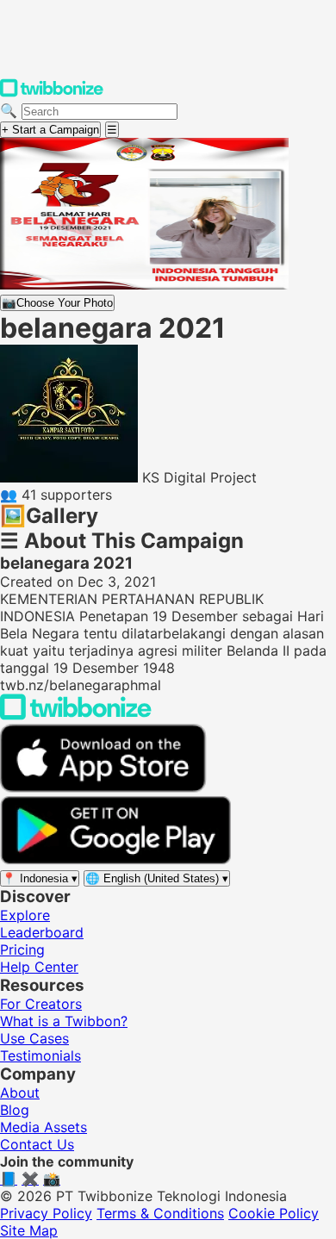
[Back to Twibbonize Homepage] (76, 715)
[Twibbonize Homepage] (51, 93)
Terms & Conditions (160, 1213)
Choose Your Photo (57, 302)
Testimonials (40, 1055)
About (20, 1092)
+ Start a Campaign (50, 129)
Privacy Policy (46, 1213)
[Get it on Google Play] (115, 860)
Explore (25, 915)
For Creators (41, 1003)
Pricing (22, 949)
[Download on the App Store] (103, 787)
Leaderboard (42, 932)
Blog (14, 1109)
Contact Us (37, 1144)
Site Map (29, 1230)
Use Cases (34, 1038)
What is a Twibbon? (64, 1021)
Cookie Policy (273, 1213)
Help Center (39, 966)
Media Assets (43, 1127)
